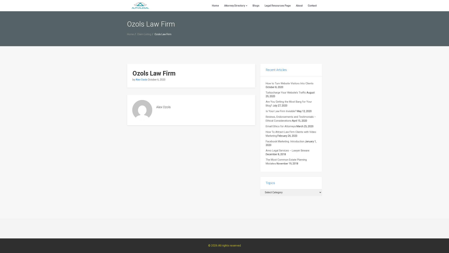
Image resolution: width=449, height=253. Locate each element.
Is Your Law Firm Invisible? (281, 111)
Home (215, 5)
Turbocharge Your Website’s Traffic (286, 92)
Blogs (256, 5)
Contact (312, 5)
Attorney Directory (235, 5)
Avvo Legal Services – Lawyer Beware (287, 150)
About (299, 5)
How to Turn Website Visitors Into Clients (289, 83)
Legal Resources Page (278, 5)
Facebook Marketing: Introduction (285, 141)
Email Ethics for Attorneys (281, 126)
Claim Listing (144, 34)
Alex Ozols (141, 79)
